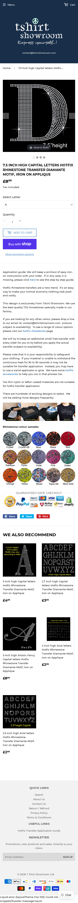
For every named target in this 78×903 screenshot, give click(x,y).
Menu (11, 4)
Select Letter (11, 197)
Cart (72, 4)
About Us (39, 799)
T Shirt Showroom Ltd (40, 874)
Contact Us (39, 803)
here (33, 279)
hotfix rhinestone (34, 330)
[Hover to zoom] (39, 115)
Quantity (9, 214)
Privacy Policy (39, 812)
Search (39, 794)
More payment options (19, 254)
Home (7, 68)
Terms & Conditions (39, 817)
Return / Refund (39, 808)
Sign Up (68, 857)
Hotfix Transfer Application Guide (39, 830)
